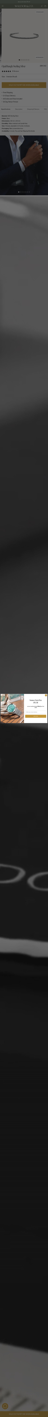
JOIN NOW (35, 716)
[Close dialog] (46, 695)
